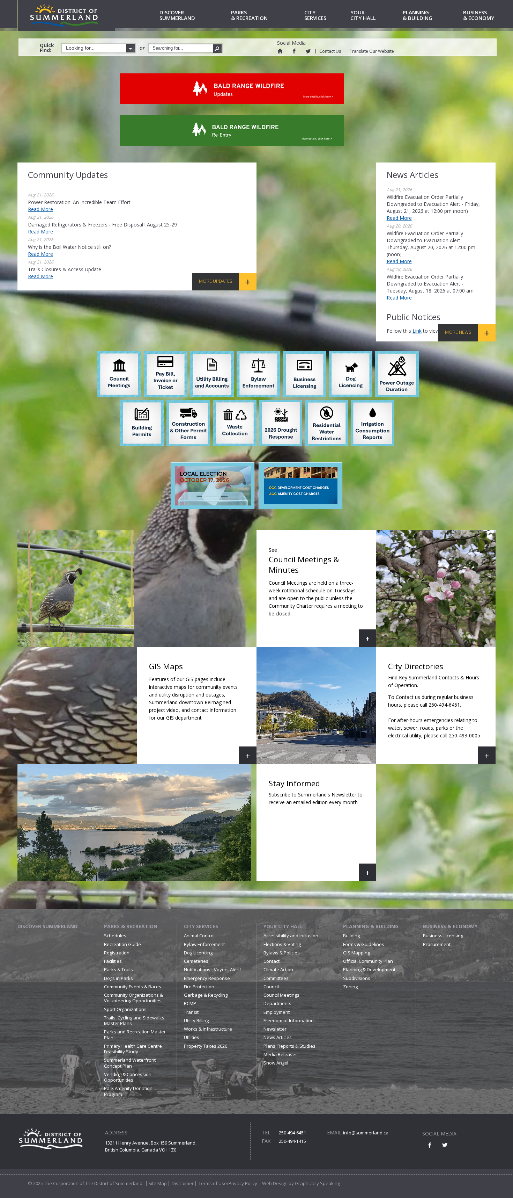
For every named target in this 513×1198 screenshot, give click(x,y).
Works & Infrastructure (208, 1029)
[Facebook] (294, 51)
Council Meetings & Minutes (322, 597)
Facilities (113, 961)
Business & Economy (450, 926)
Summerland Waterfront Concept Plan (130, 1063)
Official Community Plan (368, 961)
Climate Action (278, 969)
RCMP (190, 1003)
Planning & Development (369, 969)
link (417, 330)
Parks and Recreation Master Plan (135, 1034)
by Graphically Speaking (314, 1183)
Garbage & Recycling (206, 995)
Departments (277, 1003)
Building (351, 935)
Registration (116, 953)
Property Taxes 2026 (205, 1046)
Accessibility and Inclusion (290, 935)
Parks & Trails (118, 969)
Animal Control (199, 935)
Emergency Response (207, 978)
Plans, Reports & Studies (289, 1046)
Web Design (275, 1183)
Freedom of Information (288, 1020)
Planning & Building (371, 926)
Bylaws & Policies (281, 953)
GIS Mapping (356, 953)
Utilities (191, 1037)
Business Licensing (443, 935)
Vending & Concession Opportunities (127, 1077)
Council (271, 986)
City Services (201, 926)
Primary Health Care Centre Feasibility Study (133, 1049)
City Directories (442, 712)
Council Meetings (281, 995)
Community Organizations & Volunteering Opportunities (133, 998)
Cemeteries (196, 961)
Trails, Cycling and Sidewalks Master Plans (134, 1020)
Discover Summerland (47, 926)
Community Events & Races (132, 986)
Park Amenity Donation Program (128, 1091)
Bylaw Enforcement (204, 944)
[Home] (280, 51)
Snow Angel (275, 1063)
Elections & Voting (282, 944)
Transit (191, 1012)
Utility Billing (196, 1020)
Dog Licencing (198, 953)
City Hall (363, 15)
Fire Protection (199, 986)
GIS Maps (202, 712)
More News (458, 332)
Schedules (115, 935)
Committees (276, 978)
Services (315, 15)
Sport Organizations (125, 1009)
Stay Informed (322, 829)
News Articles (277, 1037)
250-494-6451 (292, 1133)
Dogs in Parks (118, 978)
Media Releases (280, 1054)
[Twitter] (308, 51)
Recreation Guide (122, 944)
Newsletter (275, 1029)
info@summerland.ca (365, 1133)
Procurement (437, 944)
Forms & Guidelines (363, 944)
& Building (417, 15)
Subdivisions (356, 978)
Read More (40, 209)
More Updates (215, 281)
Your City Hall (283, 926)
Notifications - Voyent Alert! (212, 969)
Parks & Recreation (130, 926)
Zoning (350, 986)
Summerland (177, 15)
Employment (276, 1012)
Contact (271, 961)
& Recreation (249, 15)
